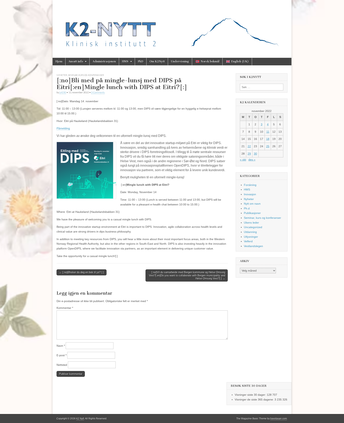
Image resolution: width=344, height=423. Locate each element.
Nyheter (62, 75)
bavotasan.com (278, 418)
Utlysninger (251, 236)
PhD (140, 61)
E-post (61, 355)
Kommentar (65, 307)
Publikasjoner (252, 213)
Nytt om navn (252, 203)
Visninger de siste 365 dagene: (255, 399)
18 (267, 138)
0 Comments (98, 92)
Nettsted (62, 364)
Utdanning (250, 232)
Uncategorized (253, 227)
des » (251, 159)
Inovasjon (250, 194)
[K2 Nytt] (172, 26)
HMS (125, 61)
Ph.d (247, 208)
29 (249, 153)
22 (249, 146)
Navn (61, 345)
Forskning (250, 184)
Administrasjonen (104, 61)
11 (267, 131)
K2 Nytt (80, 418)
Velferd (248, 241)
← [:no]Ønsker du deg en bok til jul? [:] (81, 272)
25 (267, 146)
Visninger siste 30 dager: (251, 394)
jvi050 (63, 92)
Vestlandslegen (253, 246)
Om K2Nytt (157, 61)
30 (255, 153)
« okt (243, 159)
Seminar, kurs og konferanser (86, 75)
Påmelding (63, 128)
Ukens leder (251, 222)
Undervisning (180, 61)
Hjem (59, 61)
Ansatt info (75, 61)
